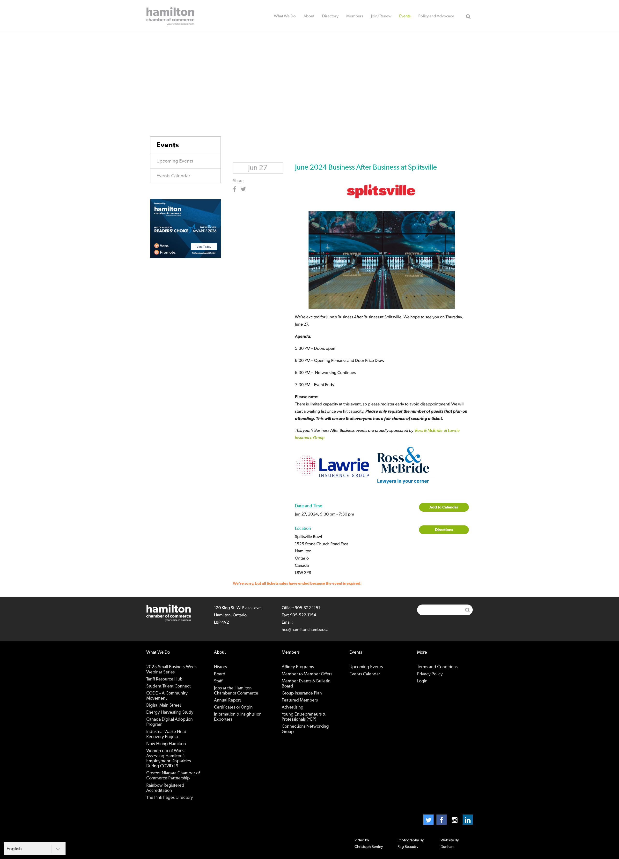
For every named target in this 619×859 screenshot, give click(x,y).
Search (468, 16)
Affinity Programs (298, 667)
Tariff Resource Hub (164, 679)
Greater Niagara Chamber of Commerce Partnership (173, 775)
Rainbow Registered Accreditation (165, 788)
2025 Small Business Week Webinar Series (171, 669)
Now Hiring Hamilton (166, 744)
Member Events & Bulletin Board (306, 683)
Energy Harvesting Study (169, 712)
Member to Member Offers (307, 674)
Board (219, 674)
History (220, 667)
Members (354, 16)
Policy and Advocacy (436, 16)
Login (422, 681)
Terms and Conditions (437, 667)
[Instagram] (455, 819)
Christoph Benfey (368, 847)
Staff (218, 681)
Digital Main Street (163, 705)
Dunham (448, 847)
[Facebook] (441, 819)
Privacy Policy (430, 674)
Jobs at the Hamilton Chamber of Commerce (236, 690)
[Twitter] (428, 819)
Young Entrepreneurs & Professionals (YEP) (303, 717)
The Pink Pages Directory (169, 797)
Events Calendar (173, 175)
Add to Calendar (443, 507)
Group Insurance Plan (302, 693)
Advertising (292, 707)
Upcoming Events (174, 161)
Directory (330, 16)
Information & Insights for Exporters (237, 717)
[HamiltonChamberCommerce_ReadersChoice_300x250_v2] (185, 228)
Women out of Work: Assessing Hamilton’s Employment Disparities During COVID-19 (168, 758)
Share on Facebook (236, 189)
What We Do (285, 16)
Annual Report (227, 700)
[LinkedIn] (468, 819)
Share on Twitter (244, 189)
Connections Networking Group (305, 729)
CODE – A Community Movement (167, 696)
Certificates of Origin (233, 707)
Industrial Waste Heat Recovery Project (166, 734)
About (308, 16)
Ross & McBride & (431, 430)
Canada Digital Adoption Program (169, 722)
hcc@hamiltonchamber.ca (305, 629)
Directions (444, 530)
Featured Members (300, 700)
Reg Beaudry (408, 847)
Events (405, 16)
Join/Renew (381, 16)
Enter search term (445, 610)
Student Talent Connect (168, 686)
